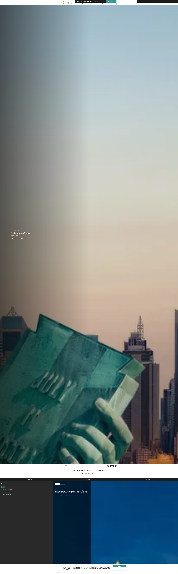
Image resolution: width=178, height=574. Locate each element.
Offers (83, 3)
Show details (65, 572)
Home (62, 465)
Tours (88, 3)
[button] (108, 466)
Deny (119, 571)
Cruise (95, 3)
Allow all (119, 566)
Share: (106, 465)
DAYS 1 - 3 (57, 483)
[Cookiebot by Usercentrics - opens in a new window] (57, 572)
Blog (85, 3)
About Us (103, 3)
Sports (92, 3)
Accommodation (62, 483)
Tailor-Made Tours (66, 465)
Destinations (78, 3)
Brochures (99, 3)
